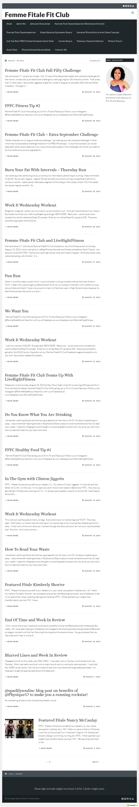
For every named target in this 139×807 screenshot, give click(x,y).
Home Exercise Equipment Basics (56, 32)
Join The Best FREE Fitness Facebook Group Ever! (30, 41)
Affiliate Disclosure (40, 23)
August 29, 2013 (92, 191)
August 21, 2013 (92, 361)
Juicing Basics (65, 41)
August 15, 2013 (92, 436)
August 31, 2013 (92, 92)
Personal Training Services (90, 41)
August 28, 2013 (92, 227)
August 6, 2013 (93, 706)
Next (95, 762)
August (19, 774)
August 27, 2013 (92, 262)
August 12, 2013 (92, 606)
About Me (21, 23)
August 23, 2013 (92, 326)
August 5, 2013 (93, 748)
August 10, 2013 (92, 641)
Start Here (12, 49)
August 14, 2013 (92, 500)
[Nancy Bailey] (19, 728)
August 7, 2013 (93, 677)
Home (9, 23)
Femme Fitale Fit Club (37, 14)
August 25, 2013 (92, 297)
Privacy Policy (115, 41)
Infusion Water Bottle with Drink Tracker (98, 32)
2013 (11, 774)
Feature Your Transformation (21, 32)
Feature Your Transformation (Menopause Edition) (80, 23)
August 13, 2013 (92, 571)
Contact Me (61, 49)
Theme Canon (33, 798)
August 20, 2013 (92, 401)
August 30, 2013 (92, 121)
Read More (12, 92)
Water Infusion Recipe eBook (36, 49)
